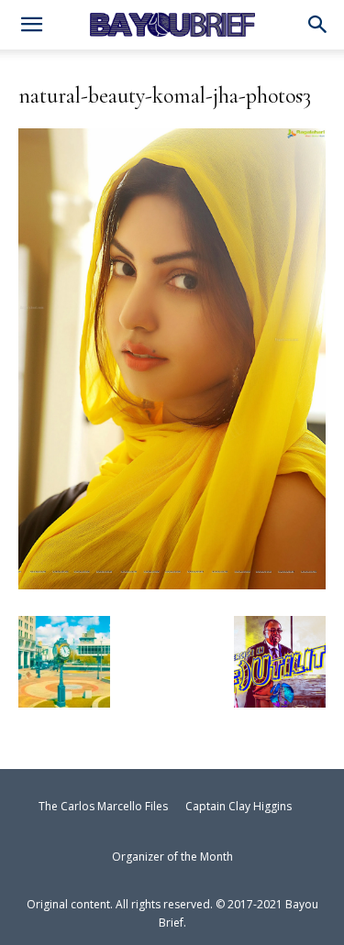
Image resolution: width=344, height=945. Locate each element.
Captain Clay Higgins (238, 806)
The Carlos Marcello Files (103, 806)
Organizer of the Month (172, 856)
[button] (318, 25)
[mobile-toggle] (31, 26)
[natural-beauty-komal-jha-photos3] (172, 581)
